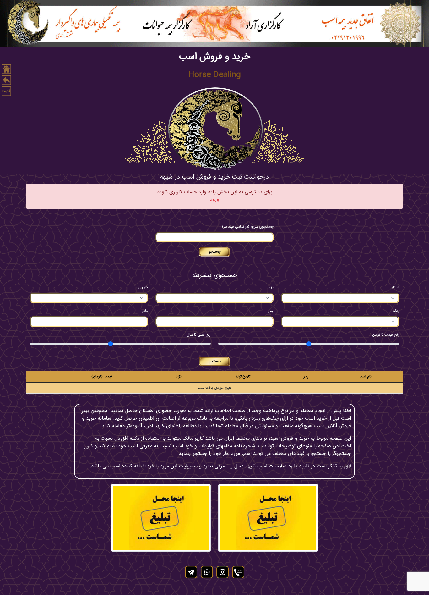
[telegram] (191, 572)
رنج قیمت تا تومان (385, 335)
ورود (214, 200)
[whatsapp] (206, 572)
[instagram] (222, 572)
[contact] (238, 572)
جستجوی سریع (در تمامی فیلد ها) (248, 226)
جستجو (215, 251)
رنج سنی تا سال (199, 335)
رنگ (396, 311)
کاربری (143, 287)
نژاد (271, 287)
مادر (145, 311)
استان (394, 287)
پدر (271, 311)
